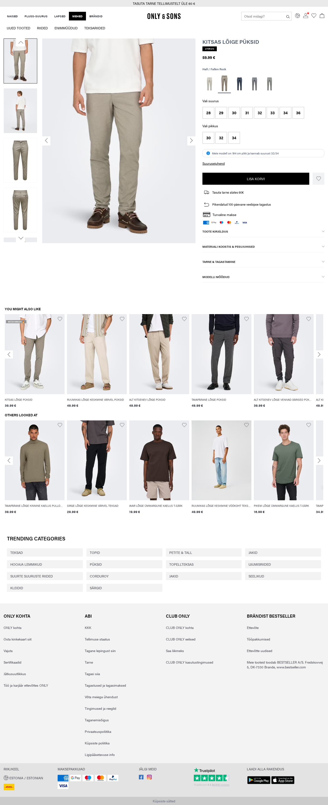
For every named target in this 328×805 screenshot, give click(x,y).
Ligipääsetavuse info (100, 754)
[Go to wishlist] (313, 16)
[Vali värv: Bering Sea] (239, 84)
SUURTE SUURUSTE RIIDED (31, 576)
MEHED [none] (77, 16)
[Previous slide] (9, 354)
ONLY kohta (17, 615)
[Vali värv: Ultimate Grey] (269, 84)
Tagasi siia (92, 673)
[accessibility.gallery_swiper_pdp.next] (20, 238)
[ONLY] (164, 18)
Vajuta (8, 650)
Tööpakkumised (258, 639)
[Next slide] (319, 354)
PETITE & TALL (180, 552)
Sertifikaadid (12, 662)
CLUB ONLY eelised (180, 639)
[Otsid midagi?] (288, 16)
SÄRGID (96, 587)
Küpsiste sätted (164, 801)
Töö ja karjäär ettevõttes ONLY (26, 685)
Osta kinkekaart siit (17, 639)
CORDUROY (99, 576)
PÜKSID (96, 564)
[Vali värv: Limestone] (209, 84)
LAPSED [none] (60, 16)
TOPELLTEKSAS (181, 564)
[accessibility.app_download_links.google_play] (259, 784)
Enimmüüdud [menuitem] (66, 27)
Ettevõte (253, 627)
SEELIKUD (256, 576)
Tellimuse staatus (97, 639)
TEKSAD (16, 552)
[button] (208, 113)
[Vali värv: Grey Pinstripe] (254, 84)
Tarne (89, 662)
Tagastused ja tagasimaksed (105, 685)
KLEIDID (16, 587)
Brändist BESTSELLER (271, 615)
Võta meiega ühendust (101, 696)
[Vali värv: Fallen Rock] (224, 84)
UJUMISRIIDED (260, 564)
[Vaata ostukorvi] (322, 16)
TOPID (95, 552)
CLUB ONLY (178, 615)
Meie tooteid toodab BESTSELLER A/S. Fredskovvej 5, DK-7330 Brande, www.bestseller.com (285, 664)
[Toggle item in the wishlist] (318, 179)
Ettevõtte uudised (259, 650)
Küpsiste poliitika (97, 743)
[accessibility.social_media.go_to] (141, 778)
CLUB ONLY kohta (180, 627)
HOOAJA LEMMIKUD (26, 564)
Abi (88, 615)
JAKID (253, 552)
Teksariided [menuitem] (94, 27)
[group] (35, 363)
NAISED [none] (12, 16)
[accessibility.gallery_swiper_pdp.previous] (20, 42)
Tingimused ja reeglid (100, 708)
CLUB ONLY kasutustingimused (189, 662)
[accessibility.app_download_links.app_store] (283, 784)
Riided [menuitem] (42, 27)
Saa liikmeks (175, 650)
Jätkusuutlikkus (15, 673)
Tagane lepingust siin (100, 650)
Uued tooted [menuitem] (18, 27)
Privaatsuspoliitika (98, 731)
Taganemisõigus (97, 719)
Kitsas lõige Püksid (230, 41)
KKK (88, 627)
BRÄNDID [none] (96, 16)
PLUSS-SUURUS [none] (36, 16)
